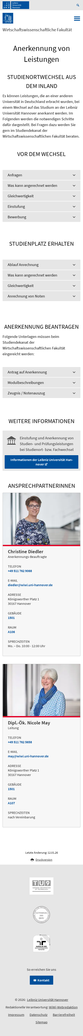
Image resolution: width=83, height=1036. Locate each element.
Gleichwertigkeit (21, 195)
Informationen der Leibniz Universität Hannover (41, 462)
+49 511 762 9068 (20, 571)
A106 (11, 632)
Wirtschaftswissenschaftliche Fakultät (37, 29)
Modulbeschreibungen (26, 382)
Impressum (16, 1014)
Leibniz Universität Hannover (47, 999)
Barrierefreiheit (64, 1014)
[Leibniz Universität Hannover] (16, 5)
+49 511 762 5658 (20, 742)
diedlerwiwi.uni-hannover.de (30, 585)
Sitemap (41, 1022)
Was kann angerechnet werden (32, 185)
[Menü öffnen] (77, 20)
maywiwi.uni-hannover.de (28, 756)
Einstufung (16, 206)
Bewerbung (17, 216)
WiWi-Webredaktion (63, 1007)
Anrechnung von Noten (26, 296)
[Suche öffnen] (78, 5)
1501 (11, 617)
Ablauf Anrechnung (23, 264)
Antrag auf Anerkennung (27, 372)
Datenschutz (38, 1014)
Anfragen (15, 174)
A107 (11, 803)
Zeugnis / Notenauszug (26, 393)
